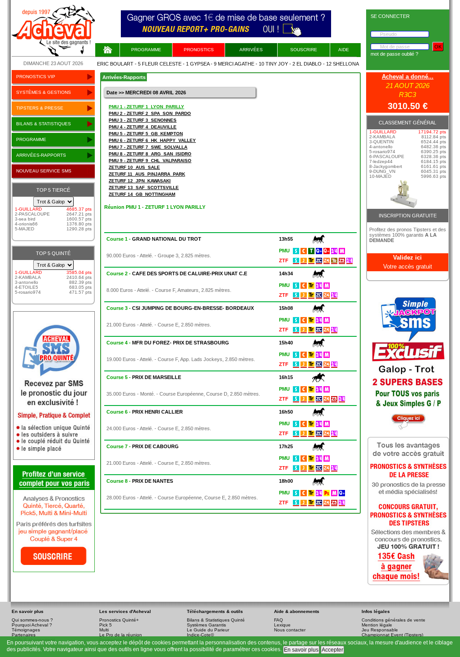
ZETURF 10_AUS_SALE (134, 167)
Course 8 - (139, 481)
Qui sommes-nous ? (32, 619)
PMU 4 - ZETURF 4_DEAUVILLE (143, 126)
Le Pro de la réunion (120, 634)
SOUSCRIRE (303, 49)
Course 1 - (153, 239)
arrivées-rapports (41, 155)
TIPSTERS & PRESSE (39, 108)
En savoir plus (301, 650)
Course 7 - (142, 446)
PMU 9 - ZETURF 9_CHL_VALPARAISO (150, 160)
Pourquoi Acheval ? (32, 624)
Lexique (282, 624)
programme (31, 139)
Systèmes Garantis (206, 624)
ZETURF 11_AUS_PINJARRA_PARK (147, 174)
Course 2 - (176, 273)
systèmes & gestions (43, 92)
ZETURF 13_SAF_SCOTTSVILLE (144, 187)
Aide (343, 49)
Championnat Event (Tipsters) (392, 634)
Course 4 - (167, 342)
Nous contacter (289, 629)
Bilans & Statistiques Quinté (216, 619)
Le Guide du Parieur (208, 629)
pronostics (199, 49)
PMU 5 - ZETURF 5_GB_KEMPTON (146, 133)
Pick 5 (105, 624)
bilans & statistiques (43, 123)
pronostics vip (35, 76)
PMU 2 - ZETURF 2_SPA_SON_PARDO (150, 113)
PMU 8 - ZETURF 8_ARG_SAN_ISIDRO (150, 153)
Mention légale (377, 624)
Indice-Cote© (200, 634)
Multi (104, 629)
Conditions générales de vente (393, 619)
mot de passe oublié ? (394, 54)
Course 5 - (143, 377)
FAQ (278, 619)
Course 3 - (180, 308)
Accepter (332, 650)
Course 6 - (144, 411)
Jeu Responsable (380, 629)
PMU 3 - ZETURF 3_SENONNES (143, 120)
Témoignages (26, 629)
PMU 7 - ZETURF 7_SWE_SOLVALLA (148, 147)
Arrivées (251, 49)
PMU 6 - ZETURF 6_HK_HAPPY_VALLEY (152, 140)
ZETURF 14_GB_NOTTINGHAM (142, 194)
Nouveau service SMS (43, 170)
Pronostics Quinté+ (119, 619)
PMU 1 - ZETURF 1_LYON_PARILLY (146, 106)
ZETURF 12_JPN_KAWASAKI (140, 180)
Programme (146, 49)
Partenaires (23, 634)
